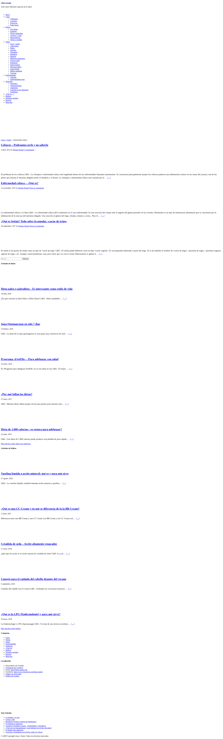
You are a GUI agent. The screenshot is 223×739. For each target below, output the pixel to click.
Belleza (8, 650)
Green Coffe (10, 720)
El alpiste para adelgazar (14, 730)
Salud (8, 642)
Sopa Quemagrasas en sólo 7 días (20, 323)
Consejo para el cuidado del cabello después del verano (33, 579)
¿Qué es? (9, 648)
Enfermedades (11, 644)
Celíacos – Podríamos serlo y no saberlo (24, 144)
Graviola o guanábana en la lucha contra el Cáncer (24, 732)
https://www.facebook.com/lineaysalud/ (28, 672)
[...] (109, 177)
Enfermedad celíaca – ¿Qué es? (19, 183)
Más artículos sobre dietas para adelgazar (16, 444)
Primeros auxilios (12, 652)
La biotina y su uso (13, 717)
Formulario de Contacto (14, 668)
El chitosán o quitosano (14, 724)
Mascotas (9, 656)
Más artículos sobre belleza (11, 629)
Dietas (8, 640)
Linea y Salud (6, 3)
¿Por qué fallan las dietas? (16, 394)
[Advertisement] (111, 121)
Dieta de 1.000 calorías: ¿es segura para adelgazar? (31, 429)
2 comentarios (29, 150)
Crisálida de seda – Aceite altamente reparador (29, 543)
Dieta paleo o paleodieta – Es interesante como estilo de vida (36, 288)
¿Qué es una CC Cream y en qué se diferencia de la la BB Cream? (40, 508)
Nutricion (9, 646)
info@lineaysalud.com (19, 670)
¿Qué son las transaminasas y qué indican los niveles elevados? (29, 728)
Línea (8, 638)
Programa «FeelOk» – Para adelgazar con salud (29, 359)
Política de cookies (12, 676)
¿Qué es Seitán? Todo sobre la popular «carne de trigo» (34, 221)
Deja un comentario (37, 188)
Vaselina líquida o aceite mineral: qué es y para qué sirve (35, 473)
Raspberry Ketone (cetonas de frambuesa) (21, 722)
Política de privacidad (13, 674)
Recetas (8, 654)
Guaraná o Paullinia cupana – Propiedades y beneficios (26, 726)
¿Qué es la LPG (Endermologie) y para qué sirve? (30, 614)
